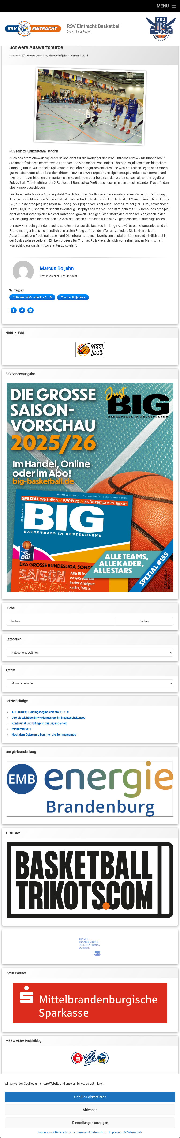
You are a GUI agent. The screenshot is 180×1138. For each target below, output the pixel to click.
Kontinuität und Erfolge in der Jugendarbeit (39, 723)
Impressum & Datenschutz (54, 1132)
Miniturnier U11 (21, 729)
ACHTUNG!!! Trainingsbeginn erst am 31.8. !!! (40, 712)
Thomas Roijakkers (73, 297)
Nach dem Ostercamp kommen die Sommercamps (44, 734)
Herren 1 (76, 55)
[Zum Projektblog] (90, 1058)
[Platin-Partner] (90, 1003)
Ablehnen (90, 1110)
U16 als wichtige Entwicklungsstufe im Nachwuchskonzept (49, 717)
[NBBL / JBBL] (90, 349)
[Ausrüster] (90, 880)
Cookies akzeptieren (90, 1097)
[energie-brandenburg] (90, 789)
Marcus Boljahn (58, 55)
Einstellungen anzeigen (90, 1123)
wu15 (85, 55)
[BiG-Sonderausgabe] (90, 487)
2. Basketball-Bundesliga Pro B (32, 297)
